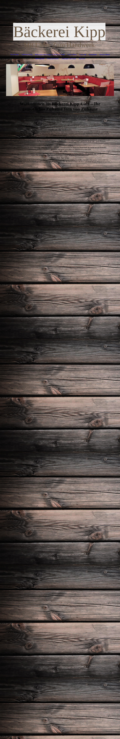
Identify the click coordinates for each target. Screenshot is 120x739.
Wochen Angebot (104, 54)
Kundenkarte (93, 54)
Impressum (82, 58)
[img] (60, 80)
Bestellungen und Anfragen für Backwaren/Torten (50, 54)
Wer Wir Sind (14, 54)
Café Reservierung (26, 54)
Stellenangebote (39, 58)
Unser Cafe (82, 54)
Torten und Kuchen (53, 58)
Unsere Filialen (72, 54)
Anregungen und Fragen (68, 58)
